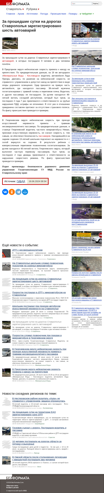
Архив (21, 14)
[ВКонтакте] (5, 192)
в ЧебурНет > (87, 14)
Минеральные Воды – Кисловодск (21, 76)
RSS (25, 491)
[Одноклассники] (12, 192)
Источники (32, 14)
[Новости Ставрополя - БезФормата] (15, 3)
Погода (44, 14)
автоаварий (8, 61)
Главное (10, 14)
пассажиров (44, 136)
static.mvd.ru (11, 50)
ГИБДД (21, 181)
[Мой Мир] (25, 192)
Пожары (73, 14)
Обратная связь (12, 486)
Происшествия (58, 14)
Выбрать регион (12, 487)
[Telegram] (18, 192)
